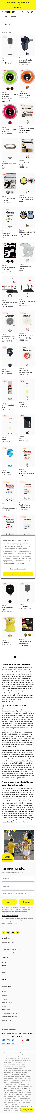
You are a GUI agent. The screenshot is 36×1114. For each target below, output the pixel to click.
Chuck (21, 439)
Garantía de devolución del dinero (11, 949)
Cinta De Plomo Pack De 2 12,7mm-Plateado (27, 129)
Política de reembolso (18, 1036)
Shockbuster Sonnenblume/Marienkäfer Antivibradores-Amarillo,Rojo (10, 236)
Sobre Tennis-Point (7, 1002)
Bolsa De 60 (5, 642)
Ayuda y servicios (6, 962)
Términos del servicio (28, 1033)
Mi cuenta (4, 995)
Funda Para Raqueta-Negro (8, 608)
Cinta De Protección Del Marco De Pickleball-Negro (10, 338)
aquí (21, 560)
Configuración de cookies (8, 953)
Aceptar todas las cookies (18, 574)
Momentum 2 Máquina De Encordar (27, 302)
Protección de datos (9, 563)
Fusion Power (6, 371)
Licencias (4, 945)
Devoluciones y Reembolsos (9, 1013)
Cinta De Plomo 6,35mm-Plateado (9, 165)
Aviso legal (18, 1033)
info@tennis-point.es (7, 913)
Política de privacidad (8, 1033)
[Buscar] (23, 12)
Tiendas (4, 1006)
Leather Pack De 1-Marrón (25, 164)
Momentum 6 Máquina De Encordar (10, 303)
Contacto (4, 999)
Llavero (21, 404)
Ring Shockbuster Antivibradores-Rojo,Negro (24, 507)
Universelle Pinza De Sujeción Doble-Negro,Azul (25, 62)
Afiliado (4, 972)
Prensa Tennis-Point (7, 1020)
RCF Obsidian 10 (24, 606)
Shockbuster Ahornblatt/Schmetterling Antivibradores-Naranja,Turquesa (27, 474)
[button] (2, 12)
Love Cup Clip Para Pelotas (25, 268)
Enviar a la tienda (6, 986)
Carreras (4, 976)
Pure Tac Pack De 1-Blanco (8, 406)
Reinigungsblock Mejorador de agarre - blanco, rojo (26, 372)
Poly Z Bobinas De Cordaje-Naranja (24, 95)
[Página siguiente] (24, 657)
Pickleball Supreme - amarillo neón (25, 642)
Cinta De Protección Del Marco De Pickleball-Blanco (26, 338)
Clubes (3, 983)
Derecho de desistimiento (8, 942)
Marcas (6, 16)
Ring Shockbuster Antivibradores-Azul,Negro (10, 507)
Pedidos (4, 965)
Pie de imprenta (20, 563)
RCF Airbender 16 (7, 61)
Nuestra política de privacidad (10, 915)
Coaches (4, 979)
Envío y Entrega (6, 1009)
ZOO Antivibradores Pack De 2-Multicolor (27, 233)
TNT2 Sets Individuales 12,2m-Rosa (9, 199)
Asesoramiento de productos (9, 1016)
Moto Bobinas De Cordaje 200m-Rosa (10, 130)
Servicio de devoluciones (8, 969)
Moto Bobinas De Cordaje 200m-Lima (10, 95)
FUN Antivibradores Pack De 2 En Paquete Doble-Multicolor (27, 199)
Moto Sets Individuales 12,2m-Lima (9, 268)
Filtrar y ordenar (27, 1110)
